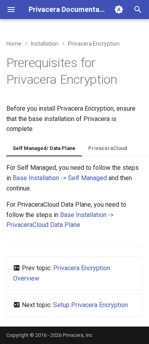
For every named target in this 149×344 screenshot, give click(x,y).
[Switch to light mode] (119, 9)
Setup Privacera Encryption (90, 305)
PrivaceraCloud (107, 148)
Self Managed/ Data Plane (44, 148)
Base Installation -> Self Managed (60, 178)
